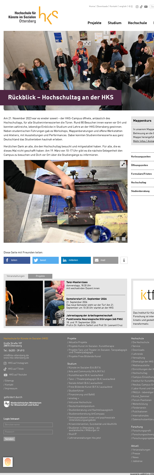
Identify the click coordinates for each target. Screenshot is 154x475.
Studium (115, 23)
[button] (17, 260)
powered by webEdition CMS (142, 474)
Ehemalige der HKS (143, 362)
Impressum (11, 388)
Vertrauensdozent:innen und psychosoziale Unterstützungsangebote (92, 419)
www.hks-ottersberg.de (16, 358)
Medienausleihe (141, 365)
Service (136, 346)
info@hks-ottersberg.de (16, 355)
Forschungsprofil (142, 431)
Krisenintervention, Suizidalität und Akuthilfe (93, 424)
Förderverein (139, 408)
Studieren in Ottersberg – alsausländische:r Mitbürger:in (84, 429)
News (136, 457)
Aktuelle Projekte (78, 342)
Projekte (94, 23)
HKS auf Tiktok (14, 369)
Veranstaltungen (16, 276)
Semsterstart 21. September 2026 (86, 299)
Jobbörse (137, 461)
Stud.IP (73, 434)
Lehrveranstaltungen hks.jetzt (85, 438)
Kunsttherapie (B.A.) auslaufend (86, 375)
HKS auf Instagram (16, 363)
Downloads (102, 6)
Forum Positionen (142, 400)
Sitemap (9, 381)
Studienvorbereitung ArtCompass (86, 414)
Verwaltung (139, 358)
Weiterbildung (140, 404)
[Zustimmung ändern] (8, 462)
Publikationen (140, 412)
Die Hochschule (141, 342)
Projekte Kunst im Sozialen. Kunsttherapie (91, 346)
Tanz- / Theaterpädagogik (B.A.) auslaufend (92, 379)
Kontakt (114, 6)
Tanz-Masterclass (77, 282)
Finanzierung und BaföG (82, 394)
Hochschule (137, 23)
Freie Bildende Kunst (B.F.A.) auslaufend (90, 387)
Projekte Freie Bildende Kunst (85, 356)
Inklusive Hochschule (80, 402)
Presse (136, 454)
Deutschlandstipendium (82, 406)
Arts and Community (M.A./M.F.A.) (87, 371)
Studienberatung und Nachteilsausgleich (91, 410)
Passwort (9, 432)
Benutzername (12, 425)
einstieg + (74, 398)
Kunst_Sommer (141, 396)
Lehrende (138, 354)
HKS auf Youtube (15, 375)
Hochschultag (140, 373)
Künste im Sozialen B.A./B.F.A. (85, 368)
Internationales (141, 416)
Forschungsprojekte (143, 438)
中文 (131, 7)
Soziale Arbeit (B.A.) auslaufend (85, 383)
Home (92, 6)
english (123, 6)
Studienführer (76, 391)
